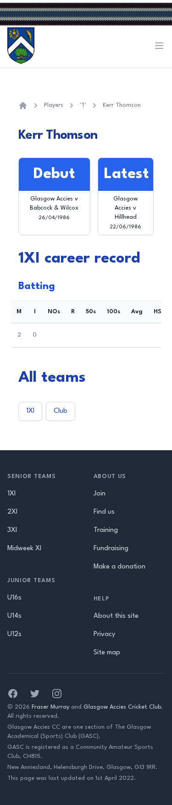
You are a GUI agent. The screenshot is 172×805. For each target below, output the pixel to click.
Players (53, 105)
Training (106, 530)
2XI (12, 512)
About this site (116, 616)
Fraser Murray (50, 707)
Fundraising (111, 548)
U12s (14, 634)
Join (99, 493)
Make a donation (119, 566)
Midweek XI (24, 548)
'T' (83, 105)
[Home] (23, 105)
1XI (30, 411)
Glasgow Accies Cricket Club (122, 707)
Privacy (104, 634)
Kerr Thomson (122, 105)
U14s (14, 616)
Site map (107, 652)
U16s (14, 598)
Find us (104, 512)
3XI (12, 530)
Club (60, 411)
